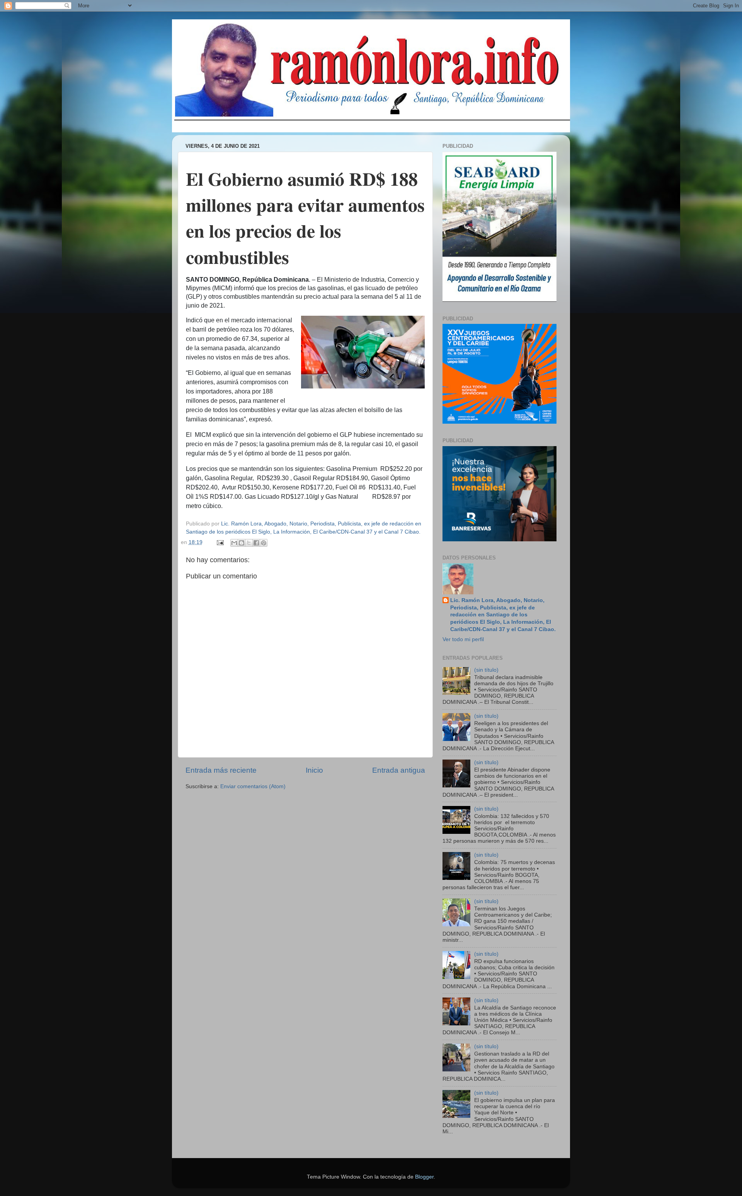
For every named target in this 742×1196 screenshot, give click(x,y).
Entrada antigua (398, 770)
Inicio (314, 770)
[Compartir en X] (249, 543)
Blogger (424, 1177)
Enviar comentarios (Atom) (253, 786)
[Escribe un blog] (241, 543)
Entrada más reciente (221, 770)
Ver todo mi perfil (463, 639)
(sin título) (486, 670)
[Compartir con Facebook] (256, 543)
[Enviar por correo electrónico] (234, 543)
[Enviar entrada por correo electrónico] (220, 542)
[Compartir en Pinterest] (263, 543)
